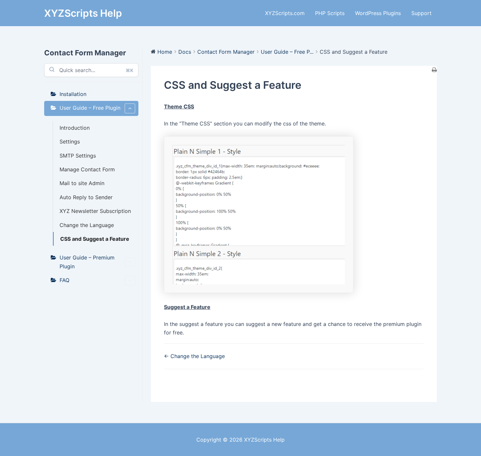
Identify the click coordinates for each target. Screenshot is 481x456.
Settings (70, 141)
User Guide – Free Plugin (90, 107)
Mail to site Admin (82, 183)
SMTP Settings (78, 155)
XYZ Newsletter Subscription (95, 211)
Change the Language (87, 225)
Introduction (75, 127)
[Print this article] (434, 70)
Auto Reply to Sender (86, 197)
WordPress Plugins (378, 13)
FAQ (64, 280)
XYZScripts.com (285, 13)
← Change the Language (194, 356)
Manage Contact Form (87, 169)
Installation (73, 94)
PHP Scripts (330, 13)
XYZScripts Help (83, 13)
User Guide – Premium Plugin (87, 261)
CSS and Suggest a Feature (94, 239)
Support (421, 13)
